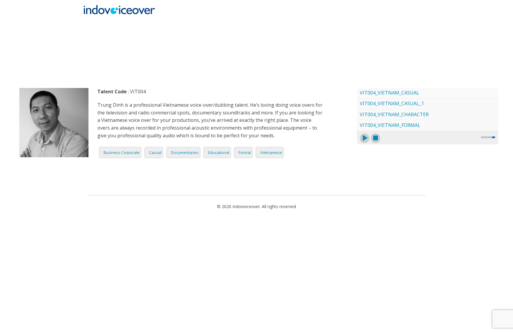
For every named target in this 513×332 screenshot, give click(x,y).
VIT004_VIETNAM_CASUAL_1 (392, 103)
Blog (325, 25)
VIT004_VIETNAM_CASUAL (389, 92)
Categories (231, 25)
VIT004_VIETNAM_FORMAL (390, 125)
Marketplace (192, 25)
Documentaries (185, 152)
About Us (270, 25)
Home (159, 25)
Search (412, 25)
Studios (300, 25)
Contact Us (354, 25)
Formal (245, 152)
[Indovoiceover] (121, 9)
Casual (155, 152)
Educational (218, 152)
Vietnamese (271, 152)
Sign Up (385, 25)
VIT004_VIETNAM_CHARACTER (394, 114)
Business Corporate (122, 152)
